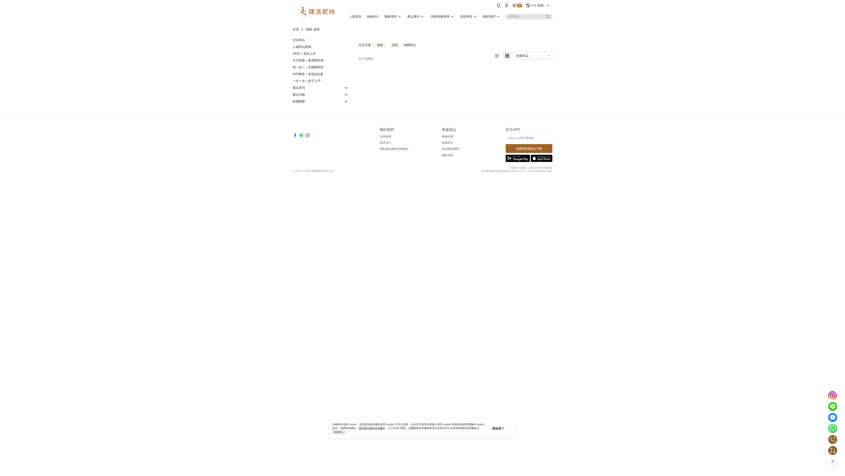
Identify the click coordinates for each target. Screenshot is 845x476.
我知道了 (498, 428)
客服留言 (447, 142)
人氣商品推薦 (302, 46)
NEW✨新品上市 (304, 53)
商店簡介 (385, 142)
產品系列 (299, 87)
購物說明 (447, 136)
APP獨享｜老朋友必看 (308, 74)
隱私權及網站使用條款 (394, 149)
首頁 (296, 29)
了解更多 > (338, 431)
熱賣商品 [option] (522, 56)
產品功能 (299, 94)
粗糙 (309, 29)
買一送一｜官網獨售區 (308, 67)
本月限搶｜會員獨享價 (308, 60)
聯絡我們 (447, 155)
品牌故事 (385, 136)
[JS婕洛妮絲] (317, 11)
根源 (317, 29)
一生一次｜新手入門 (306, 81)
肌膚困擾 (299, 101)
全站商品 (299, 40)
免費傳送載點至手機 (529, 148)
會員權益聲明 (450, 149)
